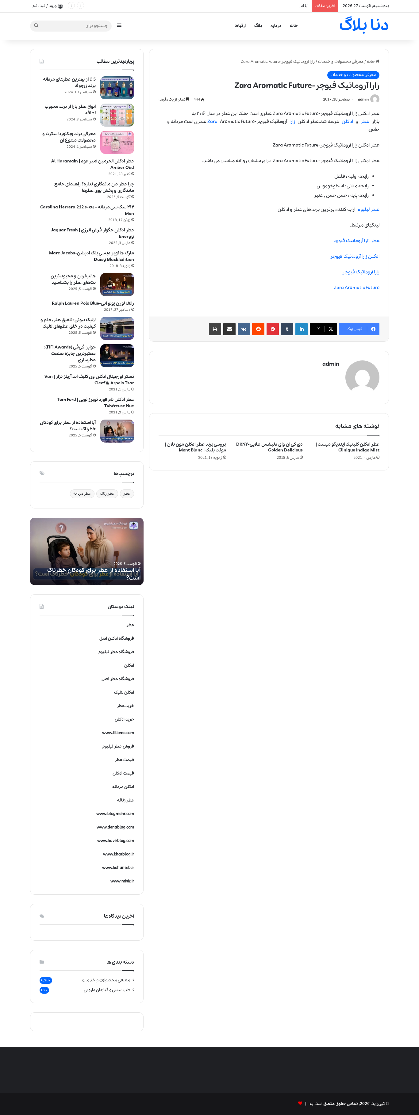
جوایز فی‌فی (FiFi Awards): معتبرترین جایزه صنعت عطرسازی (70, 353)
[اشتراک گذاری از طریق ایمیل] (229, 329)
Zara (212, 121)
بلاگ (258, 26)
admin (363, 99)
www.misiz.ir (122, 881)
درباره (276, 26)
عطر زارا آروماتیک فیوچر (356, 241)
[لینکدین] (301, 329)
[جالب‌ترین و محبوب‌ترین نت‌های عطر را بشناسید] (117, 284)
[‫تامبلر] (287, 329)
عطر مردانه (82, 493)
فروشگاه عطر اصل (118, 679)
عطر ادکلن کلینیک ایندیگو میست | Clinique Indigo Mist (347, 447)
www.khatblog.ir (118, 854)
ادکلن (347, 121)
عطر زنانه (107, 493)
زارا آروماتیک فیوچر (360, 272)
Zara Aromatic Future (356, 287)
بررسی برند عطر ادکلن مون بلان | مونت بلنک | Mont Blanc (195, 447)
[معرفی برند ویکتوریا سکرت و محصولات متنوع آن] (117, 142)
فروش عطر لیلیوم (118, 746)
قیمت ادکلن (123, 773)
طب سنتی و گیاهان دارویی (107, 990)
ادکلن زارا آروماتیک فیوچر (354, 256)
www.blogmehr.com (115, 814)
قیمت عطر (124, 760)
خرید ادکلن (124, 719)
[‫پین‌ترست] (273, 329)
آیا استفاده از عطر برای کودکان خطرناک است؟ (270, 6)
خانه (294, 26)
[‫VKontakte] (244, 329)
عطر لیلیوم (368, 209)
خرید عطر (125, 706)
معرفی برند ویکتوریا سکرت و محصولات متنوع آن (69, 137)
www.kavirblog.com (115, 841)
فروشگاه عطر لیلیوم (116, 652)
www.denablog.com (115, 827)
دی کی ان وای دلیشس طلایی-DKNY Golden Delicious (269, 447)
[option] (87, 551)
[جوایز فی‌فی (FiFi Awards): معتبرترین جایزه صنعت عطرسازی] (117, 355)
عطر (364, 121)
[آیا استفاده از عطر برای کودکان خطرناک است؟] (117, 431)
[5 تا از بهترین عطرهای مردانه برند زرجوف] (117, 87)
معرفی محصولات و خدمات (340, 62)
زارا (292, 121)
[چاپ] (215, 329)
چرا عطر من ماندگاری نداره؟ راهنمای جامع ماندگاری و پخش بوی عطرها (94, 187)
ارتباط (240, 26)
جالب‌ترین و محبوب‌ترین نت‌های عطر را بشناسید (73, 279)
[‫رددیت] (258, 329)
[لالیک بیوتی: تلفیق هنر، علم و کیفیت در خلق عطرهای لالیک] (117, 328)
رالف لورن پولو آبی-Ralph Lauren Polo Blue (93, 303)
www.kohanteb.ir (118, 868)
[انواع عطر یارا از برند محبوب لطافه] (117, 115)
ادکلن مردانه (123, 787)
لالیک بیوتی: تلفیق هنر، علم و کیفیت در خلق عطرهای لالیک (68, 323)
